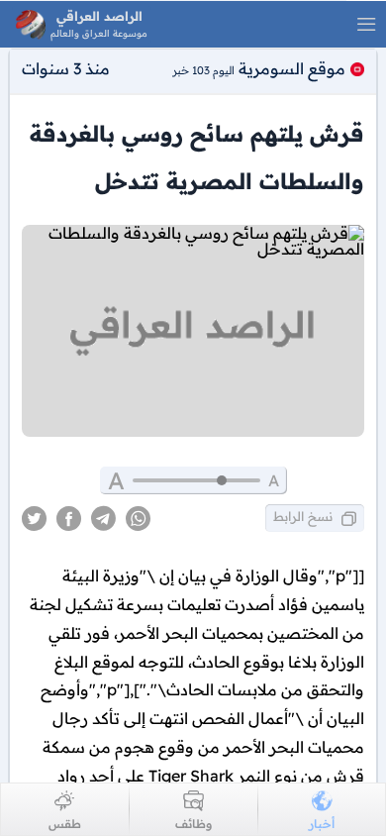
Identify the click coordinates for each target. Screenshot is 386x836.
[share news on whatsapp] (138, 519)
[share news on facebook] (68, 519)
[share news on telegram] (103, 519)
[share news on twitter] (34, 519)
